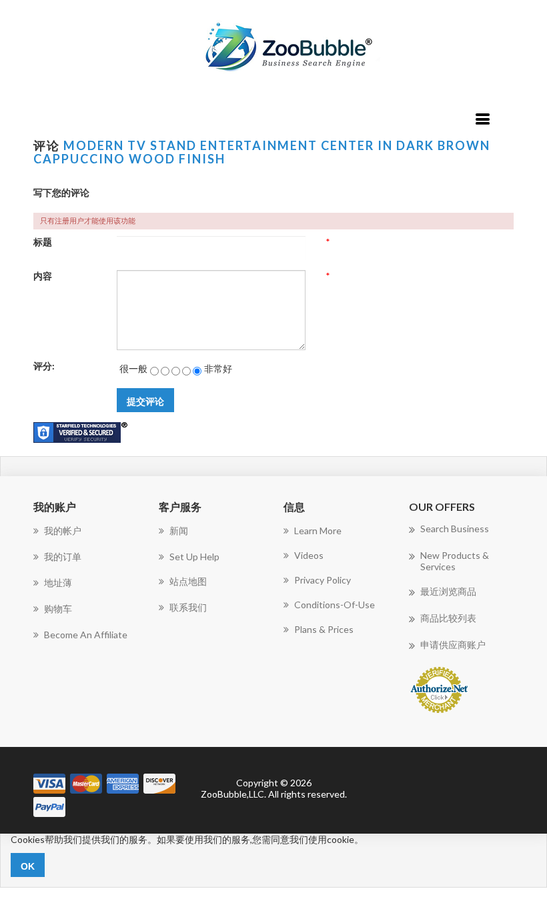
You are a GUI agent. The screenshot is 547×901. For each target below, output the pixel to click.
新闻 (178, 530)
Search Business (454, 528)
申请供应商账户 (453, 644)
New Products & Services (454, 561)
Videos (309, 555)
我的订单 (62, 556)
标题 (42, 241)
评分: (44, 365)
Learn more (318, 530)
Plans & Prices (324, 629)
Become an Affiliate (85, 634)
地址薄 (58, 582)
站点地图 (188, 581)
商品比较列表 (448, 618)
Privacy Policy (322, 580)
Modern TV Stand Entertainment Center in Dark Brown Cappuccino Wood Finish (261, 152)
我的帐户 (62, 530)
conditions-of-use (334, 604)
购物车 (58, 608)
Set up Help (194, 556)
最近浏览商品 (448, 591)
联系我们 (188, 607)
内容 (42, 275)
